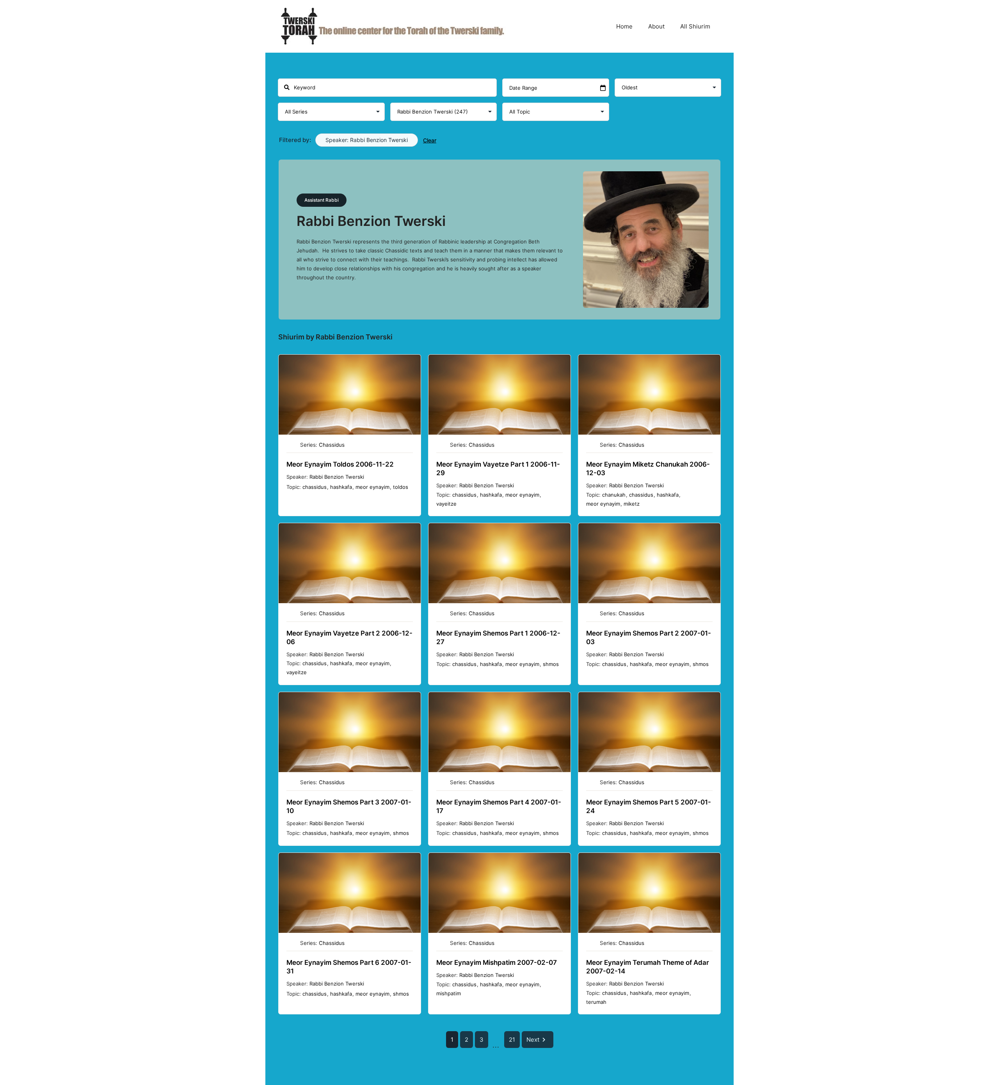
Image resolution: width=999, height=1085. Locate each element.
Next (532, 1039)
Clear (429, 140)
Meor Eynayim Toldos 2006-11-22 (340, 464)
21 (512, 1039)
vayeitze (446, 504)
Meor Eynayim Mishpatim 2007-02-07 (496, 962)
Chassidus (332, 445)
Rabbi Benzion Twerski (336, 477)
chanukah (614, 495)
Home (624, 26)
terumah (596, 1002)
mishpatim (448, 993)
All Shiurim (695, 26)
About (656, 26)
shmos (551, 664)
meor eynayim (372, 487)
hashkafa (341, 487)
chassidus (314, 487)
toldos (400, 487)
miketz (632, 504)
